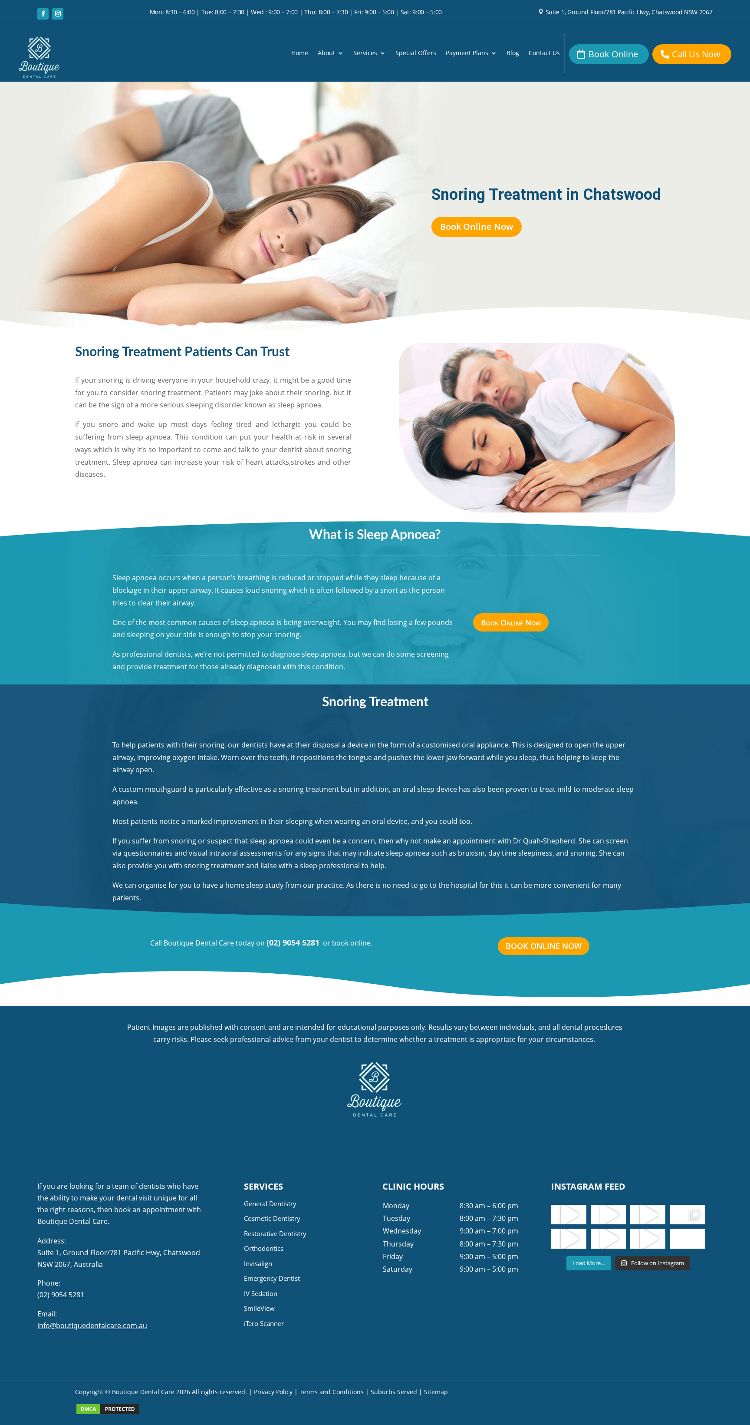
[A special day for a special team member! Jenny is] (687, 1238)
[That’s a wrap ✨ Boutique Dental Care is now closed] (687, 1214)
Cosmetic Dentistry (272, 1218)
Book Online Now (476, 226)
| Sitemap (433, 1392)
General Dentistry (270, 1203)
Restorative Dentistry (275, 1233)
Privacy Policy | (276, 1392)
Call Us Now (696, 54)
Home (299, 53)
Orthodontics (263, 1248)
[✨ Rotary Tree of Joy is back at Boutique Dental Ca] (647, 1238)
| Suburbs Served (391, 1392)
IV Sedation (260, 1293)
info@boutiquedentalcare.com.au (92, 1325)
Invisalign (258, 1263)
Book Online (613, 54)
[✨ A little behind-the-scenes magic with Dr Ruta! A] (568, 1238)
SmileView (259, 1308)
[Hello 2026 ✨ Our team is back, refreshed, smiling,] (568, 1214)
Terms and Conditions (331, 1392)
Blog (513, 53)
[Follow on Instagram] (57, 14)
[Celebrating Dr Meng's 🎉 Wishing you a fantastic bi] (647, 1214)
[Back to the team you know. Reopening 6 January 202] (608, 1214)
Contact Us (544, 53)
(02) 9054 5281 (292, 942)
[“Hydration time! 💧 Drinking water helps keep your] (608, 1238)
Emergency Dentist (272, 1278)
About (326, 53)
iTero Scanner (264, 1323)
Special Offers (415, 53)
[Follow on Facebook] (43, 14)
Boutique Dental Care (144, 1392)
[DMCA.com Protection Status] (107, 1413)
